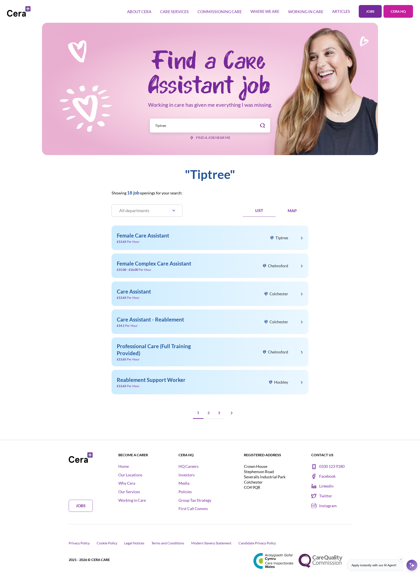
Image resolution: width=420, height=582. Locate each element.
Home (123, 466)
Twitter (325, 496)
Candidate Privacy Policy (257, 543)
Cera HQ (398, 11)
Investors (186, 475)
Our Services (129, 491)
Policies (185, 491)
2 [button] (209, 413)
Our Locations (130, 475)
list (259, 210)
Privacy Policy (79, 543)
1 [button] (198, 412)
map (292, 210)
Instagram (328, 505)
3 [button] (219, 413)
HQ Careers (188, 466)
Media (183, 483)
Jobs (370, 11)
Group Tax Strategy (194, 500)
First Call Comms (193, 508)
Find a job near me (213, 138)
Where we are (264, 11)
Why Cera (126, 483)
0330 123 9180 (332, 466)
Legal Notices (134, 543)
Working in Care (132, 500)
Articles (341, 11)
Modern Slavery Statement (211, 543)
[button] (231, 412)
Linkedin (326, 486)
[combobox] (210, 126)
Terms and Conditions (167, 543)
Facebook (327, 476)
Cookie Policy (107, 543)
